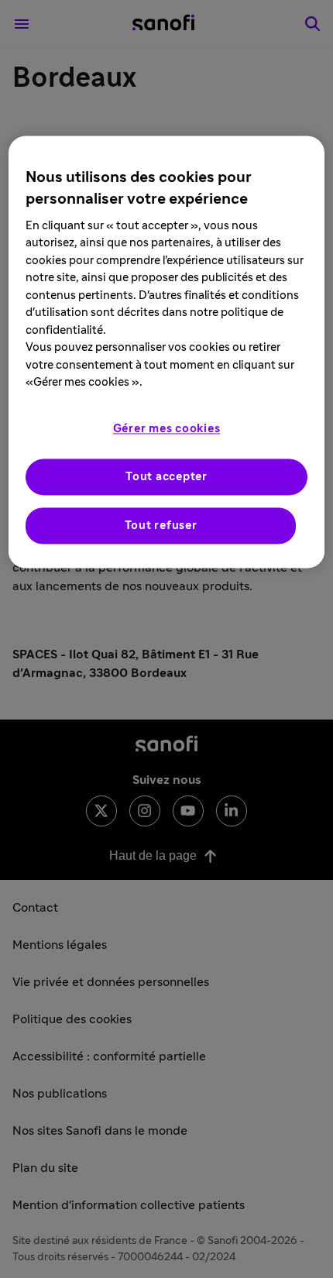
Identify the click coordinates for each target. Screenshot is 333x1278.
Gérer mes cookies (167, 429)
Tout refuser (161, 525)
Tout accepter (166, 477)
